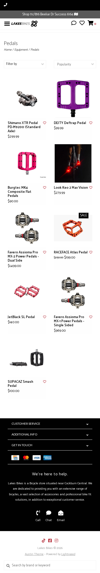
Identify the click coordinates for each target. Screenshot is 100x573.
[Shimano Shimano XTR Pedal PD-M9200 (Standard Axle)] (27, 99)
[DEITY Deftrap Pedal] (73, 99)
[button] (73, 24)
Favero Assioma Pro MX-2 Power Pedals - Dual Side (23, 257)
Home (8, 49)
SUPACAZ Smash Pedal (20, 384)
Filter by (11, 64)
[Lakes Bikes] (24, 23)
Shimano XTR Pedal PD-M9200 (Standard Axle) (24, 127)
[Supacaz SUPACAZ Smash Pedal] (27, 357)
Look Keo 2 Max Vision (71, 188)
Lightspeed (68, 554)
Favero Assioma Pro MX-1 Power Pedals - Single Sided (69, 321)
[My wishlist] (82, 24)
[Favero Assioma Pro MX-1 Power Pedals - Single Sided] (73, 293)
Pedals (35, 49)
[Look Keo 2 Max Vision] (73, 163)
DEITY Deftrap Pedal (70, 123)
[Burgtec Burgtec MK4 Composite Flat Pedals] (27, 163)
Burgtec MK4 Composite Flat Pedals (19, 192)
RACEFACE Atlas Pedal (70, 253)
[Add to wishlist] (44, 123)
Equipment (21, 49)
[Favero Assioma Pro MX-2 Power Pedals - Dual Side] (27, 228)
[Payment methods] (16, 457)
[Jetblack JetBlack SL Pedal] (27, 293)
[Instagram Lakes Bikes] (56, 540)
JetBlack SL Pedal (21, 317)
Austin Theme (34, 554)
